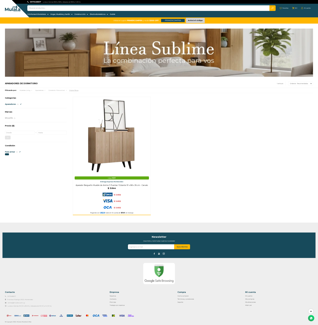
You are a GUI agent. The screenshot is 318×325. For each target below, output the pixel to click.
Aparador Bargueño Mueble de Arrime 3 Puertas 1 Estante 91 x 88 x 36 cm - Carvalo (112, 185)
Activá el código (195, 20)
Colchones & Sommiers (36, 14)
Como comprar (183, 296)
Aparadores (39, 90)
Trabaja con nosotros (117, 305)
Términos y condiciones (186, 299)
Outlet (112, 14)
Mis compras (249, 299)
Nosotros (113, 296)
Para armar (56, 90)
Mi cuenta (248, 296)
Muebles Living (25, 90)
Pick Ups (113, 302)
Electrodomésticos (97, 14)
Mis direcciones (250, 302)
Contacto (113, 299)
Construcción (79, 14)
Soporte (180, 302)
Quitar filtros (73, 90)
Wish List (248, 305)
